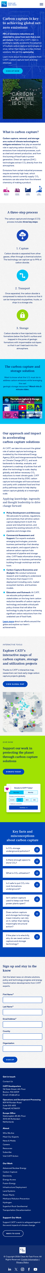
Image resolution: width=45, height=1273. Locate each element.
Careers (6, 1144)
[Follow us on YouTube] (35, 1269)
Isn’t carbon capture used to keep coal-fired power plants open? (17, 900)
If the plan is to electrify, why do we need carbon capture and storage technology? (18, 939)
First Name (8, 994)
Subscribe (7, 1152)
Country (6, 1031)
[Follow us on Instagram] (22, 1269)
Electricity (7, 1176)
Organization (8, 1043)
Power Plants (8, 1195)
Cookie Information (30, 1259)
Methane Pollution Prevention (16, 1198)
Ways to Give (13, 1234)
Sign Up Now (13, 71)
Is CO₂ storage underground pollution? (18, 850)
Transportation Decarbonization (17, 1210)
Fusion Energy (9, 1183)
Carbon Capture (10, 1172)
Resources (7, 1148)
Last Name (8, 1006)
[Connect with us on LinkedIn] (9, 1269)
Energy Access (9, 1179)
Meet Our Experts (11, 1137)
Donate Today (13, 772)
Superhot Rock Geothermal (15, 1206)
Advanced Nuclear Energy (14, 1168)
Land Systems (9, 1191)
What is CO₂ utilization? (18, 873)
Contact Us (8, 1081)
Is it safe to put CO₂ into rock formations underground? (17, 886)
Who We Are (8, 1133)
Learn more (8, 621)
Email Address (9, 1019)
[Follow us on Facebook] (29, 1269)
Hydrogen (7, 1202)
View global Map (15, 684)
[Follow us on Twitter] (16, 1269)
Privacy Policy (22, 1262)
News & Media (9, 1140)
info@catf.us (14, 1095)
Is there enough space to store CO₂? (18, 861)
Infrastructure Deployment (15, 1187)
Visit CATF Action (10, 1156)
